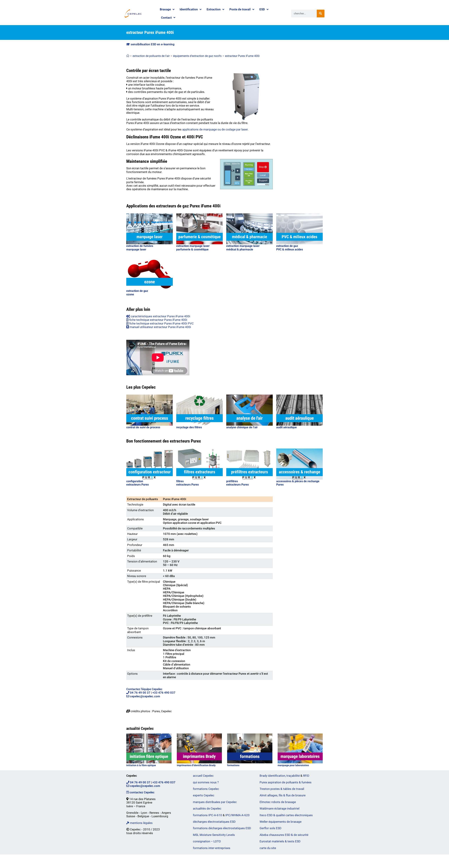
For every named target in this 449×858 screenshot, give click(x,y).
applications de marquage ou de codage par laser (215, 129)
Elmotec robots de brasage (278, 802)
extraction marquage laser (193, 246)
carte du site (268, 848)
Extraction (214, 9)
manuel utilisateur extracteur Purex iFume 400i (160, 327)
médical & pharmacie (239, 249)
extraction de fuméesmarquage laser (139, 247)
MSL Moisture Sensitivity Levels (214, 835)
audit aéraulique (286, 427)
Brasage (165, 9)
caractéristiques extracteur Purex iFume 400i (160, 316)
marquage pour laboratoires (293, 765)
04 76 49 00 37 (139, 692)
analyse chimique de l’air (242, 427)
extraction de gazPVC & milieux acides (289, 247)
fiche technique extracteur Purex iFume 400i (158, 320)
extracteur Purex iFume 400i (242, 56)
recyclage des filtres (189, 427)
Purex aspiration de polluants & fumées (285, 782)
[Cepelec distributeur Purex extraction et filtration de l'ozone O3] (149, 273)
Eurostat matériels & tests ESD (280, 841)
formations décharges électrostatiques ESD (222, 828)
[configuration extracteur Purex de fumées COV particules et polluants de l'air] (149, 464)
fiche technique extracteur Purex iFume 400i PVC (161, 323)
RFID (306, 775)
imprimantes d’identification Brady (196, 765)
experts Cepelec (203, 795)
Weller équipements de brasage (280, 821)
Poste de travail (240, 9)
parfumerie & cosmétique (192, 249)
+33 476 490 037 (163, 692)
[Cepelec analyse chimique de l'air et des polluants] (249, 410)
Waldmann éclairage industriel (279, 808)
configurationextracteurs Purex (137, 483)
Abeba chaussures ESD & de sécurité (284, 835)
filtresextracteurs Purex (187, 483)
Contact (166, 17)
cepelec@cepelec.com (144, 696)
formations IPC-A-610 (207, 815)
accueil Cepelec (203, 775)
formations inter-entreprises (211, 848)
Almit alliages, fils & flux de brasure (283, 795)
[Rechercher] (320, 13)
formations (233, 765)
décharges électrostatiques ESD (214, 821)
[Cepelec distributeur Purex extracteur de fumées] (249, 228)
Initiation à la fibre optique (141, 765)
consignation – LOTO (207, 841)
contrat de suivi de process (143, 427)
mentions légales (141, 823)
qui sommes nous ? (206, 782)
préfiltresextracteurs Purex (237, 483)
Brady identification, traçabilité (280, 775)
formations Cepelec (206, 789)
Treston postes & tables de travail (282, 789)
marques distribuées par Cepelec (215, 802)
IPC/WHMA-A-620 (237, 815)
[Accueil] (127, 56)
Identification (189, 9)
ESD (262, 9)
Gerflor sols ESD (270, 828)
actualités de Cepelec (207, 808)
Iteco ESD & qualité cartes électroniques (286, 815)
